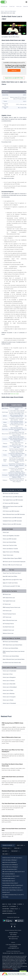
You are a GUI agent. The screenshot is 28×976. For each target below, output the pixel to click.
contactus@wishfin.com (13, 948)
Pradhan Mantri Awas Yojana (8, 880)
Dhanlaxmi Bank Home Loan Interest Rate (13, 791)
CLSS (17, 876)
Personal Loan (4, 6)
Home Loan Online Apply (10, 11)
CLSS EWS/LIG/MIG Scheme (8, 878)
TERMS (14, 904)
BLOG (10, 904)
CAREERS (20, 904)
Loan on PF (20, 894)
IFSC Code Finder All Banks (8, 873)
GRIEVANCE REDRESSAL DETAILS (9, 913)
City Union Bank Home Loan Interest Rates (14, 803)
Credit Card (12, 6)
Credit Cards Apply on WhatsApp (9, 860)
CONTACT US (5, 906)
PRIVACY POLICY (14, 908)
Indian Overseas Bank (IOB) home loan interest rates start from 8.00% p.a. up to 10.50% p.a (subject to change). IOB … (13, 834)
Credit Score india (6, 857)
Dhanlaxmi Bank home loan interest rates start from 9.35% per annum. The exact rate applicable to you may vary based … (14, 795)
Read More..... (15, 969)
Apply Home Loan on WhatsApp (9, 862)
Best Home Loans (16, 887)
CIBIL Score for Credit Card (8, 871)
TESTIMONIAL (13, 906)
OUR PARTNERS (5, 908)
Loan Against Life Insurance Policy (9, 894)
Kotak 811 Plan (19, 885)
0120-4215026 (13, 934)
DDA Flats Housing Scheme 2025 (9, 869)
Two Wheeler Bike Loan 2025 (8, 885)
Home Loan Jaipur (14, 393)
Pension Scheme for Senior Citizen (9, 883)
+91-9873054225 (13, 946)
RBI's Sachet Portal (13, 938)
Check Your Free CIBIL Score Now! (17, 974)
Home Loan (18, 6)
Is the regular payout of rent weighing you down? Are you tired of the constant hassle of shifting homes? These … (13, 741)
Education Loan (5, 892)
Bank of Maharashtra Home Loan (11, 737)
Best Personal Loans (6, 887)
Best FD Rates (13, 890)
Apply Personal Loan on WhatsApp (9, 864)
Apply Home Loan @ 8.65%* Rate (14, 78)
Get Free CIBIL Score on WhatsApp (9, 866)
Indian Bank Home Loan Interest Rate (12, 816)
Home (2, 11)
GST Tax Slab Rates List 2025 (8, 876)
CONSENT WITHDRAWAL (7, 911)
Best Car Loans (5, 890)
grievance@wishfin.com (13, 936)
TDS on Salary (5, 896)
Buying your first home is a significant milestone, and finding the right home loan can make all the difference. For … (13, 755)
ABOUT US (4, 904)
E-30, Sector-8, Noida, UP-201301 (13, 944)
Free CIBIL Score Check (16, 857)
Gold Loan (19, 890)
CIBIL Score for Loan (19, 871)
